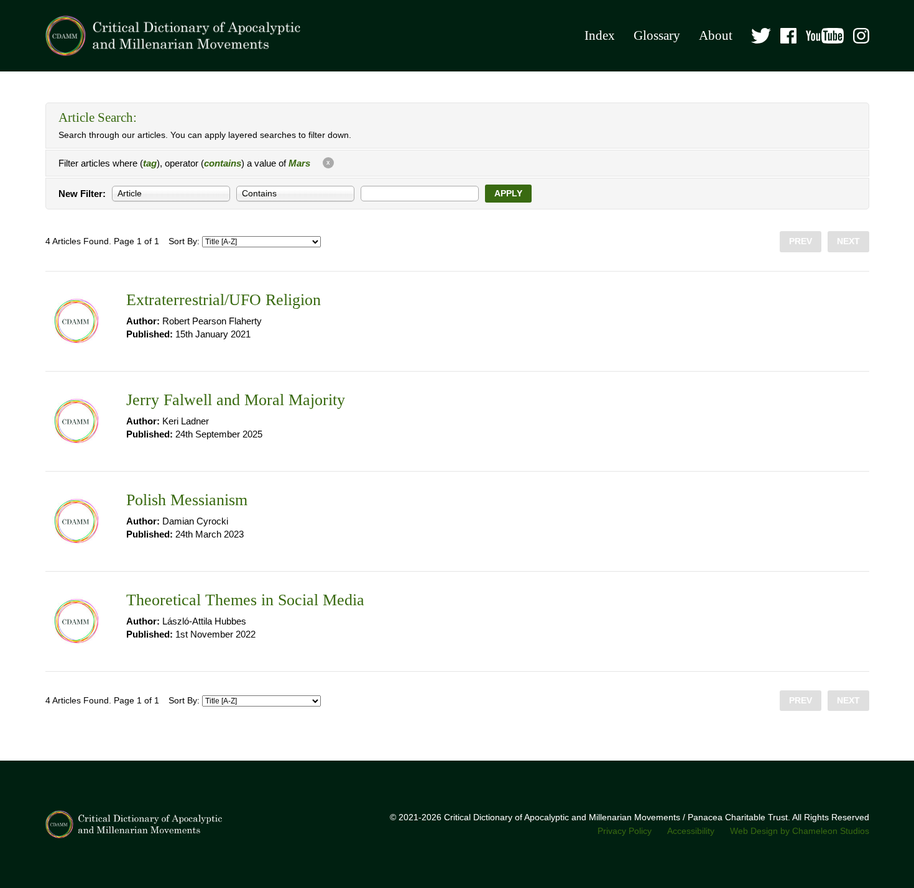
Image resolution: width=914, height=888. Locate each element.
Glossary (657, 35)
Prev (800, 241)
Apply (508, 193)
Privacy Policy (625, 831)
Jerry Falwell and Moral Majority (235, 400)
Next (848, 241)
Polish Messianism (186, 500)
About (715, 35)
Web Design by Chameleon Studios (799, 831)
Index (599, 35)
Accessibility (690, 831)
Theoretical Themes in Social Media (245, 600)
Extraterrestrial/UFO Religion (223, 300)
